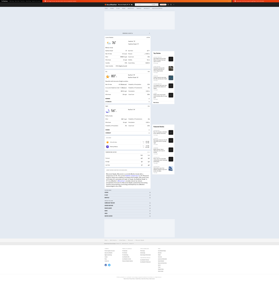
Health (159, 254)
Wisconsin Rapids (140, 240)
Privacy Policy (132, 278)
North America (113, 240)
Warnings (11, 1)
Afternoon (108, 101)
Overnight (108, 133)
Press (106, 259)
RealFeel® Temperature (132, 176)
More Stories (156, 102)
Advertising (28, 1)
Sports (159, 265)
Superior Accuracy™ (36, 1)
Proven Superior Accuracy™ (110, 250)
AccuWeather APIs (125, 257)
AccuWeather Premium (144, 260)
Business (160, 252)
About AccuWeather (108, 252)
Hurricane (160, 257)
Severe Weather (161, 261)
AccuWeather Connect (126, 259)
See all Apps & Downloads (145, 254)
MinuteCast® (121, 181)
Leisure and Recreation (162, 259)
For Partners (124, 252)
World (106, 240)
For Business (5, 1)
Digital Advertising (108, 254)
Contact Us (107, 261)
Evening (107, 130)
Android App (142, 252)
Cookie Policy (138, 278)
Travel (159, 267)
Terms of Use (126, 278)
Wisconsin (130, 240)
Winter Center (160, 271)
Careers (106, 257)
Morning (107, 98)
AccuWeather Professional (145, 262)
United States (122, 240)
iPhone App (142, 250)
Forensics (22, 1)
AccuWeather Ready (162, 250)
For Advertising (125, 254)
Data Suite (17, 1)
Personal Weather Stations (127, 261)
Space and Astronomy (162, 263)
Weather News (161, 269)
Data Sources (152, 278)
